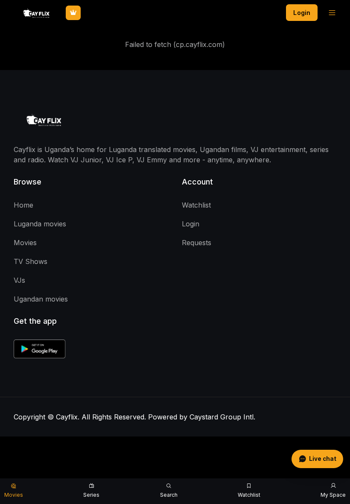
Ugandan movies (41, 299)
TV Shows (30, 261)
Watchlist (196, 205)
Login (301, 12)
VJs (19, 280)
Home (23, 205)
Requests (196, 242)
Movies (25, 242)
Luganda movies (40, 224)
